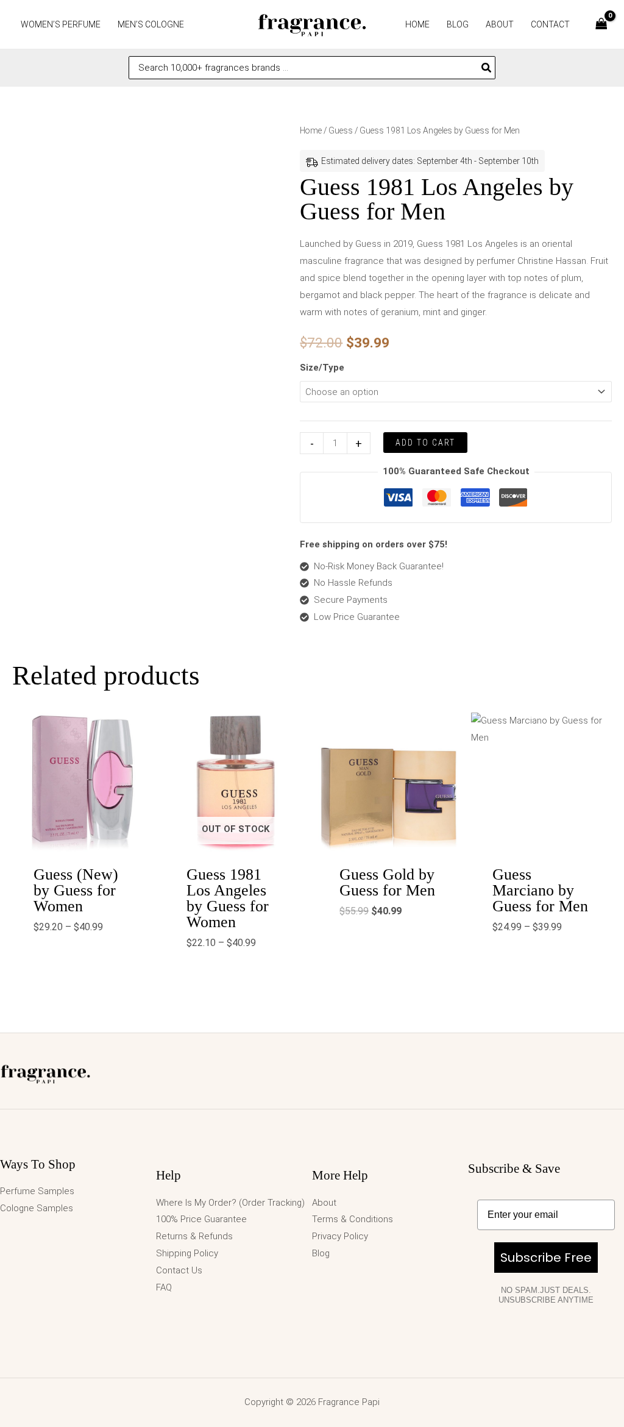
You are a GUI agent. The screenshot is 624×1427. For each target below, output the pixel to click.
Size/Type (322, 367)
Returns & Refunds (194, 1236)
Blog (321, 1253)
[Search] (487, 68)
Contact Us (179, 1270)
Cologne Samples (36, 1208)
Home (311, 130)
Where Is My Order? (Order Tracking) (230, 1202)
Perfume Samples (37, 1191)
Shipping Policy (187, 1253)
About (324, 1202)
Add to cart (425, 442)
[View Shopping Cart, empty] (601, 24)
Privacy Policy (340, 1236)
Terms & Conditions (352, 1219)
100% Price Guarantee (201, 1219)
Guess (340, 130)
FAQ (164, 1287)
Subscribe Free (546, 1257)
